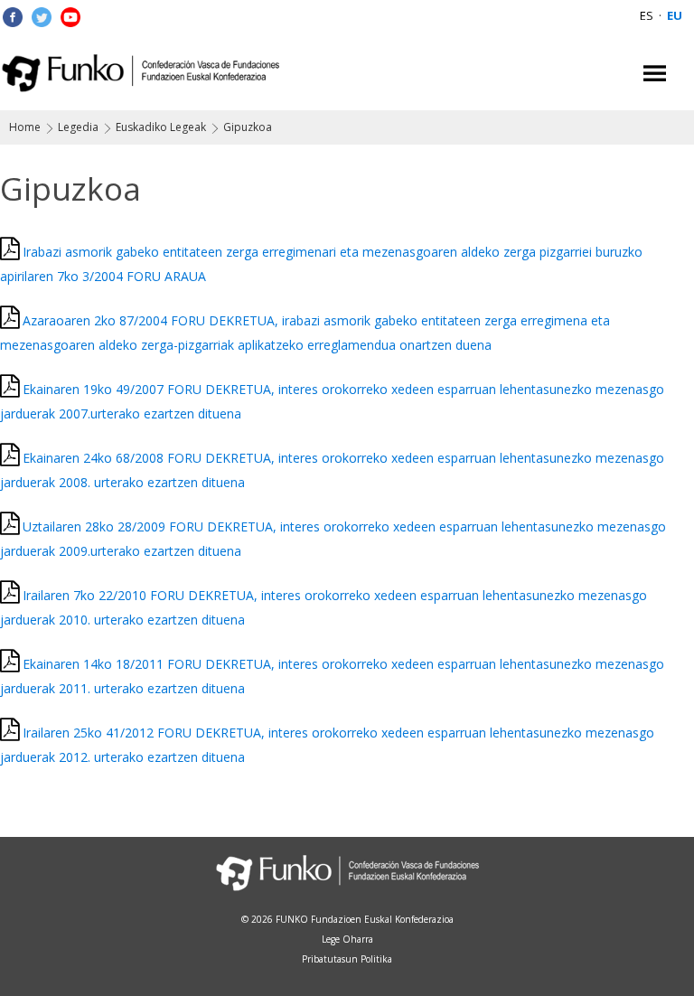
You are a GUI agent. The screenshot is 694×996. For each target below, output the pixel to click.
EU (674, 15)
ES (646, 15)
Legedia (78, 127)
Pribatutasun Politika (347, 959)
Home (25, 127)
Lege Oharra (347, 939)
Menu (654, 73)
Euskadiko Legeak (161, 127)
